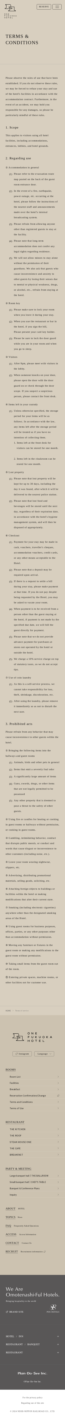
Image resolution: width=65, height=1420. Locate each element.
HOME (8, 1010)
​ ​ (19, 1169)
